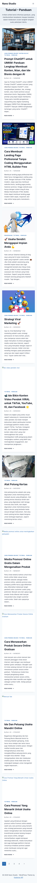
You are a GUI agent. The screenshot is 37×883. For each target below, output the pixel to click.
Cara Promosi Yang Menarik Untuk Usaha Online (17, 809)
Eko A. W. (8, 78)
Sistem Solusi (23, 53)
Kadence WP (18, 877)
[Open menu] (33, 3)
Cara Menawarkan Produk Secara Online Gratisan (17, 645)
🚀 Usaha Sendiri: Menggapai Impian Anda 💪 (15, 243)
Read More (9, 115)
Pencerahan (8, 235)
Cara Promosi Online (11, 53)
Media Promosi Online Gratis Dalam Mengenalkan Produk (17, 563)
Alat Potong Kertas (15, 484)
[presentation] (18, 39)
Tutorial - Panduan (10, 55)
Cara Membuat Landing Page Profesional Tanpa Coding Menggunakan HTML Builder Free (17, 159)
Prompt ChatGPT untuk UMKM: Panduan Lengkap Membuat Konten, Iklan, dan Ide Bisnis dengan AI (18, 66)
